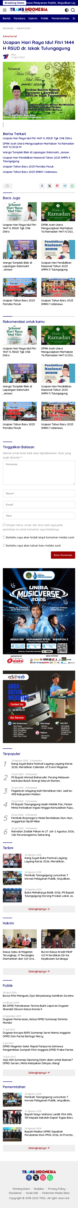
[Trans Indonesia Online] (28, 10)
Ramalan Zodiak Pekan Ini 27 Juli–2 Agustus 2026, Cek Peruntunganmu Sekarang (42, 833)
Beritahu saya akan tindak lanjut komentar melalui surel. (40, 537)
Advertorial (10, 36)
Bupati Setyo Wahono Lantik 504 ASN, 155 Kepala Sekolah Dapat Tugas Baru (49, 1116)
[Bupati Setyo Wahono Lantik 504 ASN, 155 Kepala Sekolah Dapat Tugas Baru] (12, 1117)
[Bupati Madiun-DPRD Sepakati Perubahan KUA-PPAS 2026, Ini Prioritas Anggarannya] (12, 1134)
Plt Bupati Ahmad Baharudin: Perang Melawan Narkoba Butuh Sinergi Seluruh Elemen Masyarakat (40, 779)
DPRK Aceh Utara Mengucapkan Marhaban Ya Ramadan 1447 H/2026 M (38, 145)
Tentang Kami (21, 1189)
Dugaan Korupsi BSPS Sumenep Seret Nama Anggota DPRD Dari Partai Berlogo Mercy (36, 1034)
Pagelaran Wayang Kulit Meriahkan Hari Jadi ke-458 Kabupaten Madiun (42, 792)
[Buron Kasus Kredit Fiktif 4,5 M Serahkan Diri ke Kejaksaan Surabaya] (58, 938)
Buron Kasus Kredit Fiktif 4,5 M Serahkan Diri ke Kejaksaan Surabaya (56, 955)
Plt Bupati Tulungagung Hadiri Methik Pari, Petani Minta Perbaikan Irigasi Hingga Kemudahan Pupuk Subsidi (42, 806)
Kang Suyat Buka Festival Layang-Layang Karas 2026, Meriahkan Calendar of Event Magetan (42, 765)
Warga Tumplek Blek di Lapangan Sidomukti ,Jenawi (36, 152)
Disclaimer (15, 1193)
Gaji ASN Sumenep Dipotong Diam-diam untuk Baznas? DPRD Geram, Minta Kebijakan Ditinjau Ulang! (38, 1061)
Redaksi (39, 1189)
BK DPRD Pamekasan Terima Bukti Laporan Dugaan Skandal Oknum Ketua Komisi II (36, 1007)
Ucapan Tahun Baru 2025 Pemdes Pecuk (28, 166)
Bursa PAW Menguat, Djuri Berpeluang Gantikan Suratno (38, 995)
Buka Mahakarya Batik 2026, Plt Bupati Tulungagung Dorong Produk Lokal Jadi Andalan (50, 894)
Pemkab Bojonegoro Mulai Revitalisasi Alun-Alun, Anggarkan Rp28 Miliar (42, 819)
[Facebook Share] (42, 186)
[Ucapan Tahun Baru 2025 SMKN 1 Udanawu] (58, 287)
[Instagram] (43, 1178)
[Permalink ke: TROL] (6, 56)
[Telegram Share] (65, 186)
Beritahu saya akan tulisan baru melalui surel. (33, 545)
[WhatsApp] (50, 1178)
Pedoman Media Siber (56, 1193)
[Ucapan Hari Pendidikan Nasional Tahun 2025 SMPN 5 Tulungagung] (58, 249)
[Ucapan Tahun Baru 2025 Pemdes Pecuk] (20, 287)
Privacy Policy (56, 1189)
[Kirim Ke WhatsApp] (72, 186)
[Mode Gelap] (67, 10)
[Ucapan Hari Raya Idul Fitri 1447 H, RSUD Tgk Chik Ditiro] (20, 211)
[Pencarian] (73, 10)
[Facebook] (29, 1178)
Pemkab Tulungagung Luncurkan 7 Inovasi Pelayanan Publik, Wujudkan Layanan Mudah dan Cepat (47, 877)
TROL (13, 54)
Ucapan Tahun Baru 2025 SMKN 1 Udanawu (30, 172)
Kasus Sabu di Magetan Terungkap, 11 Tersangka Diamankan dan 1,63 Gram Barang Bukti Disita (19, 955)
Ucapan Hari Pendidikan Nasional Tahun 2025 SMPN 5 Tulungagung (36, 159)
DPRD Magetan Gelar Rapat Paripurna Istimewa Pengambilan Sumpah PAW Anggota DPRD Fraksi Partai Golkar (38, 1048)
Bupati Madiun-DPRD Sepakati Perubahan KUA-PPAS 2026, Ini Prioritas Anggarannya (49, 1133)
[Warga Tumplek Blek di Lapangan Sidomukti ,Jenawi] (20, 249)
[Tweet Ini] (49, 186)
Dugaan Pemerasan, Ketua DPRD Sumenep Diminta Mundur (35, 1021)
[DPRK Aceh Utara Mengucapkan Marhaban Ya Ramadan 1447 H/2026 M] (58, 211)
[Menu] (5, 10)
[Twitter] (36, 1178)
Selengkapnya (37, 909)
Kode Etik (32, 1193)
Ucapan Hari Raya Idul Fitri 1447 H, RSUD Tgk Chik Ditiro (37, 138)
